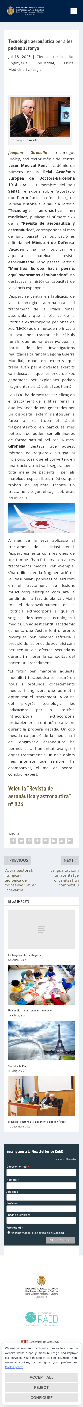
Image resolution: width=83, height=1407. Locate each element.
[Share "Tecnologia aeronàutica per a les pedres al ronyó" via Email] (62, 841)
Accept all (42, 1377)
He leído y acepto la (37, 1232)
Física (69, 63)
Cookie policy (14, 1367)
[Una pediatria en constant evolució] (41, 985)
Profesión (12, 1203)
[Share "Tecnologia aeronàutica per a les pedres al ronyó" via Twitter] (21, 841)
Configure (41, 1397)
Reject (41, 1387)
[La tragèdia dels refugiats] (41, 929)
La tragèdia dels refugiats (24, 955)
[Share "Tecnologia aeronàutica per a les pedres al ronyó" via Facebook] (13, 841)
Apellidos (12, 1191)
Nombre (12, 1180)
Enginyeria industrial (31, 63)
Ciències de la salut (55, 56)
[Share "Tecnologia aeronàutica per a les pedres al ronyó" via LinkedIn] (54, 841)
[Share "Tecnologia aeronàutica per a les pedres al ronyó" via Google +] (29, 841)
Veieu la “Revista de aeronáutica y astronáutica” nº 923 (39, 796)
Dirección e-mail (17, 1167)
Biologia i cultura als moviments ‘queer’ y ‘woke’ (37, 1121)
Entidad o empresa (18, 1214)
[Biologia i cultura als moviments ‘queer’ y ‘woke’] (41, 1096)
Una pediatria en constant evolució (30, 1010)
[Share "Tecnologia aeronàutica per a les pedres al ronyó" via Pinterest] (46, 841)
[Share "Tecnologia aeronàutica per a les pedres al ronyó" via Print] (70, 841)
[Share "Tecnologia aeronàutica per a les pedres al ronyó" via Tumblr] (37, 841)
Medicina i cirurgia (25, 69)
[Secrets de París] (41, 1040)
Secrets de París (18, 1066)
